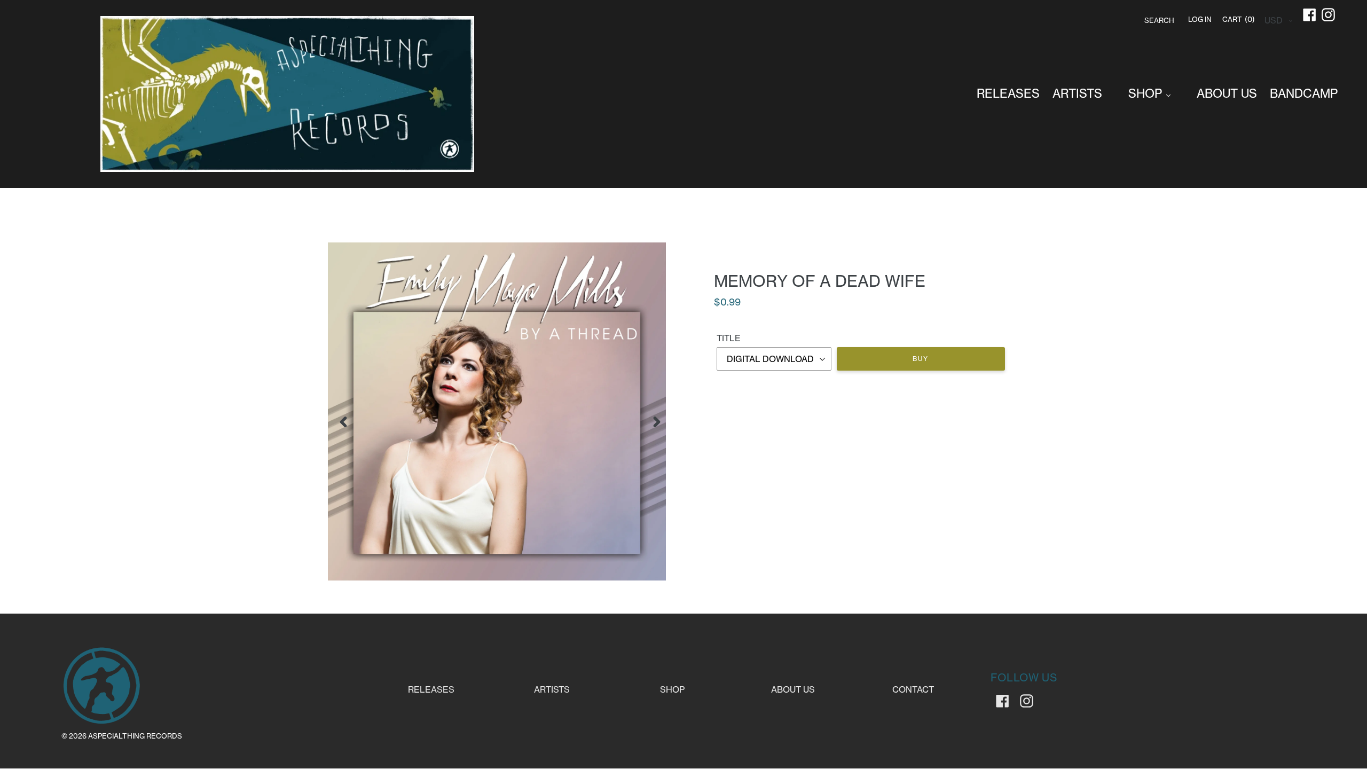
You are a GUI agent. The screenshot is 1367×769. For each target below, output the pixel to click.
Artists (552, 689)
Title (729, 338)
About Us (793, 689)
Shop (672, 689)
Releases (431, 689)
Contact (913, 689)
